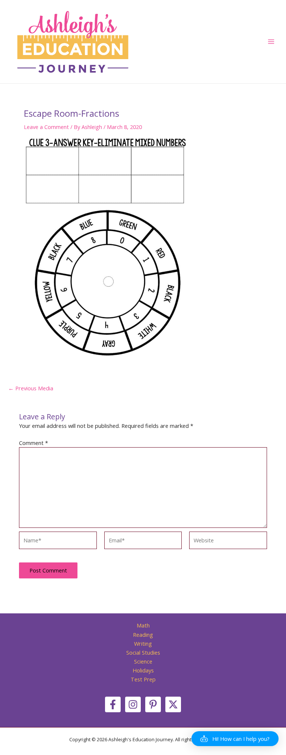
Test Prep (143, 679)
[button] (235, 738)
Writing (143, 643)
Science (143, 661)
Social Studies (143, 652)
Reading (143, 634)
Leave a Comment (46, 126)
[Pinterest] (153, 704)
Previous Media (30, 388)
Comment (33, 442)
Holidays (143, 670)
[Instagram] (133, 704)
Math (143, 625)
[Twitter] (173, 704)
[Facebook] (113, 704)
